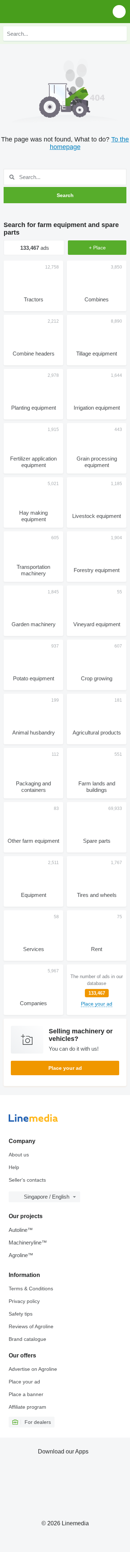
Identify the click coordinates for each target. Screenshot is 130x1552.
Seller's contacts (27, 1180)
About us (19, 1155)
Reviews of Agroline (31, 1326)
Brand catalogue (27, 1339)
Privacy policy (24, 1301)
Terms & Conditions (31, 1288)
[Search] (119, 33)
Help (14, 1167)
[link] (96, 989)
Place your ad (65, 1068)
